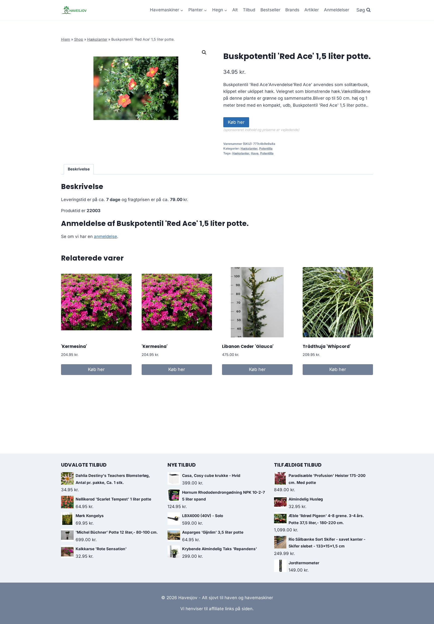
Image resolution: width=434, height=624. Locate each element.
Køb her (236, 122)
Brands (292, 9)
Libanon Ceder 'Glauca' (248, 346)
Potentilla (266, 148)
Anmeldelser (336, 9)
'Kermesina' (74, 346)
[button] (204, 52)
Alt (235, 9)
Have (254, 153)
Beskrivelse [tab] (79, 169)
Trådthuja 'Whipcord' (327, 346)
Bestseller (270, 9)
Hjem (65, 39)
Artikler (311, 9)
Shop (78, 39)
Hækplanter (97, 39)
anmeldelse (105, 236)
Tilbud (249, 9)
